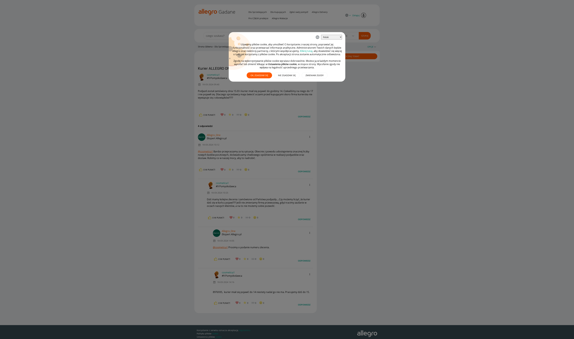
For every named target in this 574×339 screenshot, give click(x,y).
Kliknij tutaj (306, 51)
